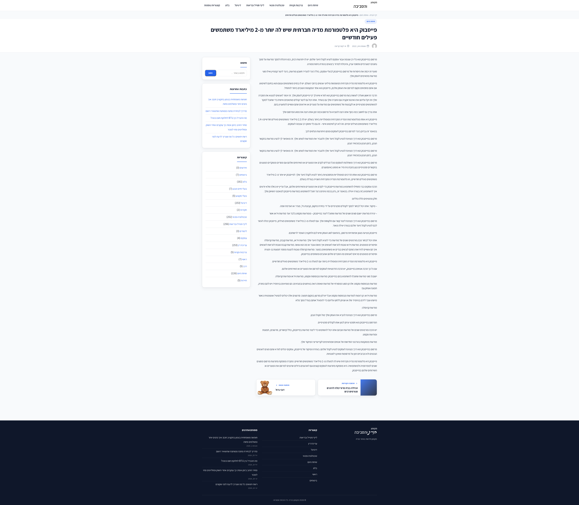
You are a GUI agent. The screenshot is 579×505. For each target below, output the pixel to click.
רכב (245, 266)
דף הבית (373, 15)
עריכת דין (242, 245)
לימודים (243, 231)
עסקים (243, 238)
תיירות (244, 280)
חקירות (243, 209)
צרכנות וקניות (296, 5)
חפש (211, 73)
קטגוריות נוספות (212, 5)
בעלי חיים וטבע (240, 188)
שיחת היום (313, 5)
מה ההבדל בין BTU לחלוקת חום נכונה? (228, 118)
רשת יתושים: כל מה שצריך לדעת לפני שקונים (236, 484)
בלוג (227, 5)
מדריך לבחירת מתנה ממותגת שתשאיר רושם (226, 111)
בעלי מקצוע (241, 195)
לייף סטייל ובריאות (255, 5)
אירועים (243, 167)
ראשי (244, 259)
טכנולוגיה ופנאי (276, 5)
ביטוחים (243, 174)
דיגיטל (238, 5)
